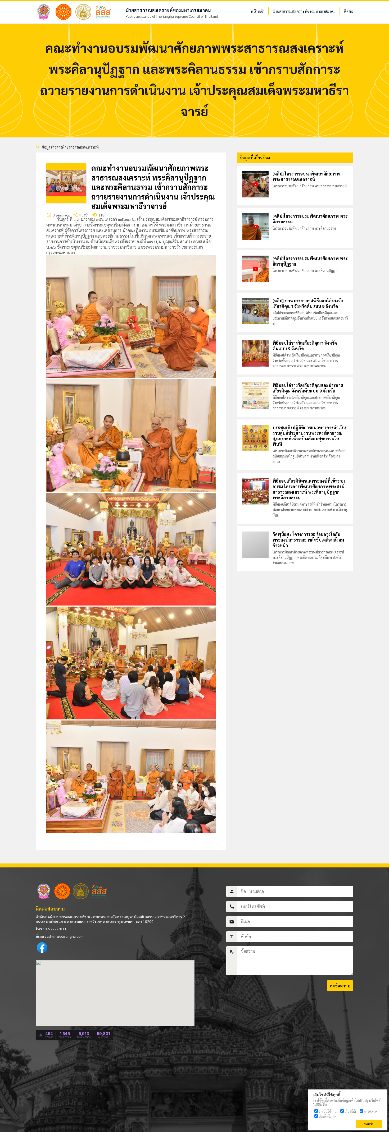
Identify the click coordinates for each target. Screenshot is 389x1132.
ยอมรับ (369, 1124)
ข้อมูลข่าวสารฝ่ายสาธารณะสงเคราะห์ (70, 147)
